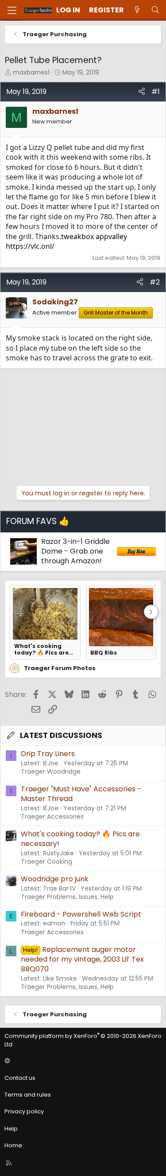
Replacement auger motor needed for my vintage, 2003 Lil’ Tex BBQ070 (82, 959)
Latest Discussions (61, 735)
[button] (81, 1061)
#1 (155, 91)
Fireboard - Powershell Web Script (81, 914)
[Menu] (12, 10)
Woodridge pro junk (55, 879)
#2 (155, 282)
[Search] (155, 10)
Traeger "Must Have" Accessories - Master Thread (81, 794)
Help (11, 1128)
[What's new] (137, 10)
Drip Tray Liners (48, 754)
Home (13, 1145)
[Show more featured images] (151, 612)
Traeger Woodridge (51, 771)
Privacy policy (24, 1111)
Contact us (19, 1078)
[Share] (141, 92)
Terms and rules (27, 1094)
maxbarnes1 (31, 72)
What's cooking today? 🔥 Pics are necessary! (41, 649)
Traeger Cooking (46, 861)
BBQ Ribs (103, 652)
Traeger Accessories (52, 816)
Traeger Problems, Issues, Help (67, 896)
